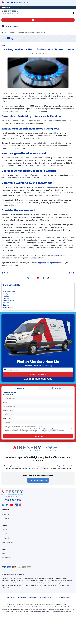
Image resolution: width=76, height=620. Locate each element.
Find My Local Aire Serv (38, 374)
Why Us (4, 530)
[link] (48, 278)
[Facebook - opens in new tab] (2, 505)
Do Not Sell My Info (45, 597)
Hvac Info (6, 298)
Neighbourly (53, 263)
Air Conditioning (9, 292)
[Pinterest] (38, 278)
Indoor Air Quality (9, 300)
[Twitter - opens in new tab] (7, 505)
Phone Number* (8, 410)
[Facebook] (28, 278)
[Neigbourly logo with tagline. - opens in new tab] (53, 448)
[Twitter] (33, 278)
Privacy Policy (22, 597)
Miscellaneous (8, 303)
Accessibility (33, 597)
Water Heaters (8, 307)
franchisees (53, 429)
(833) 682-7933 (43, 379)
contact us (34, 258)
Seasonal (6, 305)
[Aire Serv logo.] (27, 448)
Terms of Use (10, 597)
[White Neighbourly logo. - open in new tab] (6, 7)
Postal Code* (7, 418)
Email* (5, 402)
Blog (3, 553)
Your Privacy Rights (64, 597)
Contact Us (5, 538)
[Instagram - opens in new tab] (20, 505)
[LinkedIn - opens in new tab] (16, 505)
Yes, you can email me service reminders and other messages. (24, 427)
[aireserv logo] (38, 493)
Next (70, 273)
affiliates (45, 429)
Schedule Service (39, 20)
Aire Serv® (55, 255)
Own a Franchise (7, 542)
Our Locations (6, 558)
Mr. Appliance (40, 263)
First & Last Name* (8, 394)
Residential (20, 388)
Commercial (57, 388)
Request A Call (38, 436)
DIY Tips (6, 294)
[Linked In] (43, 278)
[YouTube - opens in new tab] (11, 505)
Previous (7, 273)
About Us (4, 534)
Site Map (4, 562)
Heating (3, 45)
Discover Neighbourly (36, 480)
